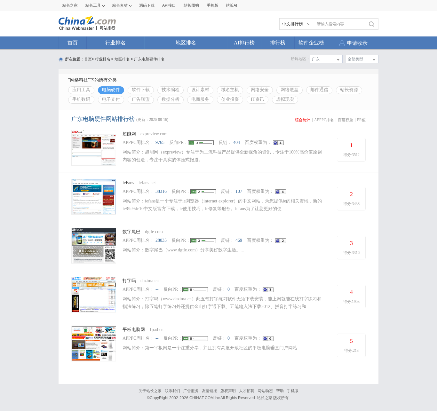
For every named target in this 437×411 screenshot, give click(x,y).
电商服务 (200, 99)
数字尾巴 (131, 231)
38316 (161, 191)
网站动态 (265, 391)
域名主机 (230, 89)
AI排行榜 (244, 42)
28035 (161, 240)
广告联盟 (141, 99)
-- (157, 289)
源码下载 (147, 5)
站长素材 (120, 5)
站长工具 (93, 5)
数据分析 (170, 99)
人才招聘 (246, 391)
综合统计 (302, 120)
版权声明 (228, 391)
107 (238, 191)
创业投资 (230, 99)
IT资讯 (257, 99)
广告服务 (191, 391)
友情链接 (209, 391)
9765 (159, 142)
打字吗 (129, 280)
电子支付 (111, 99)
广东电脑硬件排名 (149, 59)
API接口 (169, 5)
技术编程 (170, 89)
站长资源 (349, 89)
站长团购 (191, 5)
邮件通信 (319, 89)
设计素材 (200, 89)
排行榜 (277, 42)
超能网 (129, 133)
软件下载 (141, 89)
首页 (73, 42)
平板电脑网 (134, 329)
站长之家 (70, 5)
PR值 (361, 120)
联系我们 (172, 391)
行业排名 (115, 42)
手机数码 (81, 99)
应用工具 (81, 89)
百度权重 (345, 120)
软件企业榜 (311, 42)
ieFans (128, 182)
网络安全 (260, 89)
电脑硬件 (111, 89)
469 (238, 240)
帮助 (280, 391)
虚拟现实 (285, 99)
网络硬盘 (289, 89)
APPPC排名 (324, 120)
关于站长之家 (150, 391)
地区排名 (186, 42)
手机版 (292, 391)
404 (236, 142)
